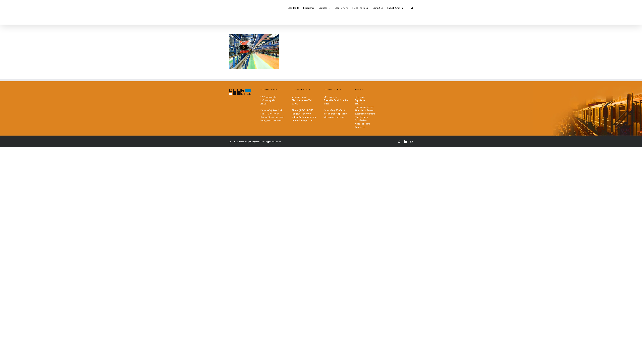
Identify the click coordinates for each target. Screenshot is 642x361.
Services (359, 103)
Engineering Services (364, 107)
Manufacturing (361, 117)
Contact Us (360, 127)
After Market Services (364, 110)
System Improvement (365, 113)
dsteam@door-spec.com (272, 117)
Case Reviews (361, 120)
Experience (360, 100)
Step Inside (360, 97)
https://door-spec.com (271, 120)
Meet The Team (362, 123)
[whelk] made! (274, 141)
